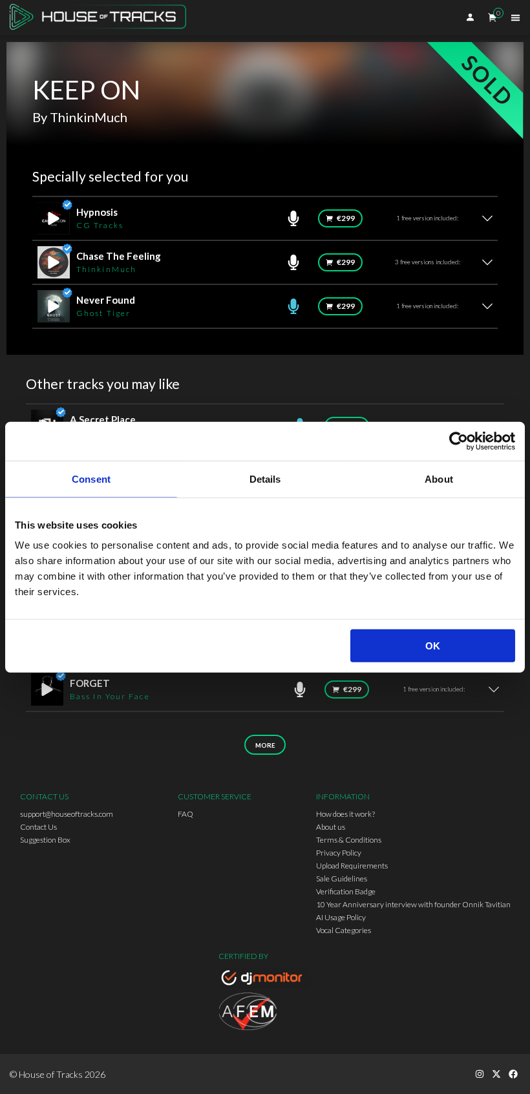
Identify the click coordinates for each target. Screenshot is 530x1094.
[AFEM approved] (265, 1013)
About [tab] (439, 478)
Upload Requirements (352, 865)
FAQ (185, 814)
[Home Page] (102, 18)
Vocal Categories (343, 930)
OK (432, 645)
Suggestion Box (45, 840)
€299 (346, 218)
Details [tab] (265, 478)
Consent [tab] (91, 478)
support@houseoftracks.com (66, 814)
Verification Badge (346, 891)
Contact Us (38, 827)
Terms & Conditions (348, 840)
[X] (496, 1074)
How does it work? (345, 814)
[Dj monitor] (265, 979)
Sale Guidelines (341, 878)
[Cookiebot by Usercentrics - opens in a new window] (458, 440)
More (265, 745)
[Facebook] (513, 1074)
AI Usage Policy (341, 917)
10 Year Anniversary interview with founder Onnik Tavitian (413, 904)
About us (330, 827)
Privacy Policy (338, 852)
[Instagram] (479, 1074)
